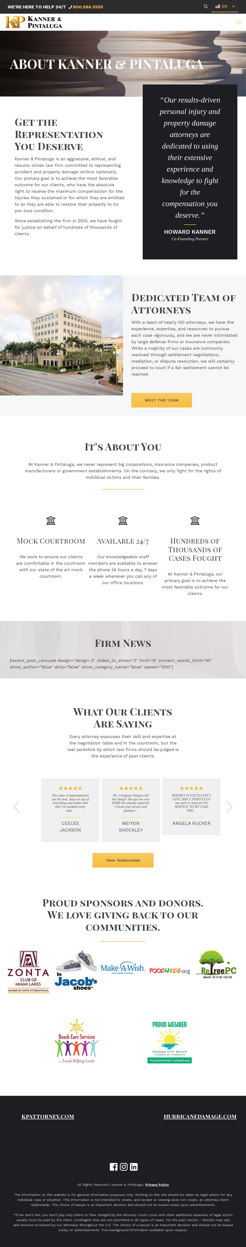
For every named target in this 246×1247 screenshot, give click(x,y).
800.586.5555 (88, 6)
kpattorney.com (47, 1116)
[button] (238, 22)
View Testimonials (123, 860)
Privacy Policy (157, 1185)
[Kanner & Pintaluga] (33, 22)
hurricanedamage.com (200, 1116)
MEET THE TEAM (161, 400)
